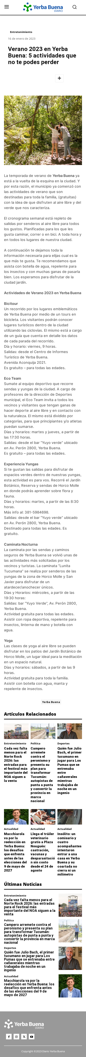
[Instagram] (16, 1036)
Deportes (63, 743)
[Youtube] (31, 1036)
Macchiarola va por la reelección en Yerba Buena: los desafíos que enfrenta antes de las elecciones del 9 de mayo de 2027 (15, 852)
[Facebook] (9, 1036)
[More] (59, 78)
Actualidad (11, 829)
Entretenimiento (21, 32)
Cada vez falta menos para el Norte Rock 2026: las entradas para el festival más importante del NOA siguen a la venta (16, 764)
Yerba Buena (63, 176)
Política (35, 743)
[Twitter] (24, 1036)
